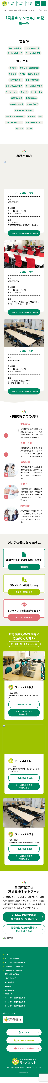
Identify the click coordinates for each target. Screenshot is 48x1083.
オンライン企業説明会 (29, 67)
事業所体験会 (16, 98)
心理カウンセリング (14, 122)
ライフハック (11, 92)
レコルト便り (36, 92)
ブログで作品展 (32, 80)
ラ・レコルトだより (34, 86)
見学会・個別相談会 (24, 592)
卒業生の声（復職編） (15, 116)
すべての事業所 (14, 48)
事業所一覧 (9, 993)
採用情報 (8, 986)
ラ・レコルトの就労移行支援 (15, 962)
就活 (40, 116)
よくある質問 (9, 982)
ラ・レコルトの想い (12, 958)
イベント (13, 67)
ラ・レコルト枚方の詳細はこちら (24, 786)
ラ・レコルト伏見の (24, 233)
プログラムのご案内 (14, 86)
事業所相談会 (31, 98)
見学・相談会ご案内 (12, 974)
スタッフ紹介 (33, 74)
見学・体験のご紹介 (34, 122)
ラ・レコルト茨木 (30, 4)
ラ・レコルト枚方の (24, 312)
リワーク (24, 92)
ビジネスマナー (16, 80)
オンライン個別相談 (24, 617)
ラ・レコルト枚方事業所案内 (15, 1002)
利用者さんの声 (16, 104)
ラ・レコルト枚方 (21, 4)
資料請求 (24, 567)
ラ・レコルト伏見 (12, 4)
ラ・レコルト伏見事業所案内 (15, 998)
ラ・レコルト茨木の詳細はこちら (24, 857)
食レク (29, 128)
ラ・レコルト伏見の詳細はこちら (24, 712)
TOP (6, 954)
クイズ (22, 74)
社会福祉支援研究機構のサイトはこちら (24, 929)
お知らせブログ (10, 978)
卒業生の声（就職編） (24, 110)
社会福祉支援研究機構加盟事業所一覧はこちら (24, 916)
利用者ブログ (32, 104)
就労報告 (31, 116)
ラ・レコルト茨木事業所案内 (15, 1006)
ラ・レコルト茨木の (24, 391)
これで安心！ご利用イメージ (15, 966)
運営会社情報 (9, 990)
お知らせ (12, 74)
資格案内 (19, 128)
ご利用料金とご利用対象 (13, 970)
